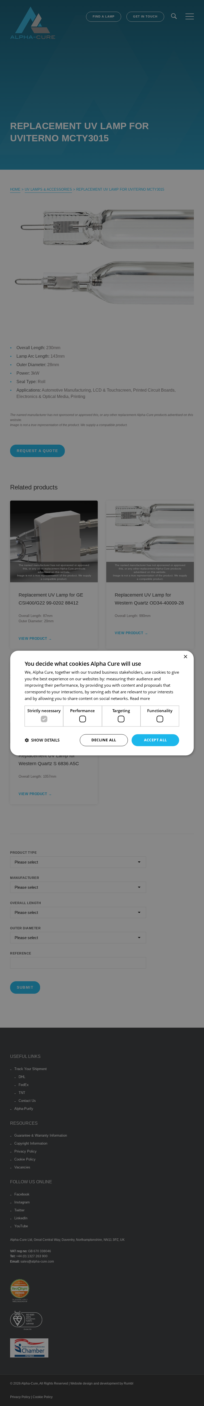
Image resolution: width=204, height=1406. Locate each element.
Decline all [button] (103, 739)
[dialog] (102, 703)
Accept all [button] (155, 739)
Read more (140, 698)
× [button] (185, 657)
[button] (42, 740)
